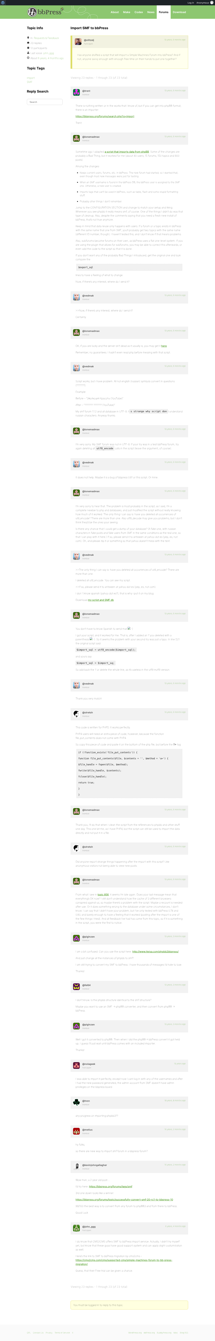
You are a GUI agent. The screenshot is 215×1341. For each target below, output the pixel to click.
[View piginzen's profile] (76, 938)
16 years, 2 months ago (175, 1129)
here (164, 345)
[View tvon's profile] (76, 1102)
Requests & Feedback (46, 38)
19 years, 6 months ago (174, 39)
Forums (163, 12)
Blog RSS (184, 1332)
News (151, 12)
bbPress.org (44, 12)
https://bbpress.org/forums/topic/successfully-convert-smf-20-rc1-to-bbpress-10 (124, 1199)
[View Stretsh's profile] (76, 714)
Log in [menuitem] (191, 2)
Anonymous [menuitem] (203, 2)
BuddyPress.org (164, 1332)
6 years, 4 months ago (175, 1226)
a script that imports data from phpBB (127, 151)
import (31, 77)
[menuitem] (3, 2)
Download (179, 12)
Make (126, 12)
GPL (29, 1332)
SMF (29, 82)
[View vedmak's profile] (76, 297)
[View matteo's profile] (76, 1131)
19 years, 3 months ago (175, 936)
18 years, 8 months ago (175, 1100)
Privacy (49, 1332)
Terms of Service (62, 1332)
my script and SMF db (101, 599)
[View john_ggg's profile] (76, 1228)
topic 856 (103, 894)
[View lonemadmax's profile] (76, 138)
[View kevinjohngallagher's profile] (76, 1166)
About (115, 12)
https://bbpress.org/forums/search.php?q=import (105, 116)
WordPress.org (135, 1332)
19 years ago (180, 1063)
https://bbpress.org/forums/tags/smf (110, 1186)
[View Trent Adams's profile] (76, 92)
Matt (176, 1332)
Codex (139, 12)
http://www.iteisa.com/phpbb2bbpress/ (155, 951)
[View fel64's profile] (76, 986)
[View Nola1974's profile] (76, 1065)
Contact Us (38, 1332)
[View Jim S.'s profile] (78, 41)
